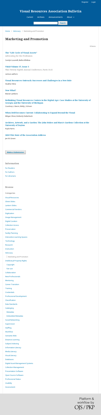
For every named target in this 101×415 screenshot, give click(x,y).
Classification (10, 300)
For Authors (9, 172)
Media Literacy (11, 351)
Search (63, 23)
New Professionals (12, 276)
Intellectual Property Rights (16, 260)
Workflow (9, 332)
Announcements (56, 17)
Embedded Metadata (15, 316)
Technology (10, 241)
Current (30, 17)
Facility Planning (11, 233)
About (70, 17)
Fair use (10, 268)
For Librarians (10, 176)
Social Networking (12, 320)
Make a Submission (15, 152)
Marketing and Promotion (18, 257)
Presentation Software (14, 371)
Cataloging (9, 308)
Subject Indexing (12, 343)
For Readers (10, 168)
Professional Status (13, 379)
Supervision (10, 324)
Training (8, 288)
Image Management (13, 217)
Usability (8, 383)
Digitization (9, 213)
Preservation (10, 229)
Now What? (10, 90)
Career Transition (12, 284)
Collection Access (12, 225)
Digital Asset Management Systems (19, 363)
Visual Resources (12, 197)
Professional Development (16, 296)
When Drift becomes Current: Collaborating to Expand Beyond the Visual (40, 112)
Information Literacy (13, 347)
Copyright (10, 264)
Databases (9, 359)
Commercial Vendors (13, 209)
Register (85, 2)
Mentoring (9, 280)
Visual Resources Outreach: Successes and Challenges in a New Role (38, 80)
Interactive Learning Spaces (16, 237)
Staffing (8, 328)
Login (93, 2)
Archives (40, 17)
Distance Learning (12, 339)
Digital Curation (11, 221)
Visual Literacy (10, 355)
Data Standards (11, 304)
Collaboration (10, 272)
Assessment (10, 387)
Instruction (9, 249)
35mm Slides (10, 201)
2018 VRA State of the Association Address (25, 135)
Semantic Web (11, 335)
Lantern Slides (11, 205)
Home (7, 31)
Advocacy (17, 31)
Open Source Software (14, 375)
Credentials (9, 292)
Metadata (10, 312)
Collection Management (14, 367)
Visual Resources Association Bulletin (50, 11)
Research (9, 245)
